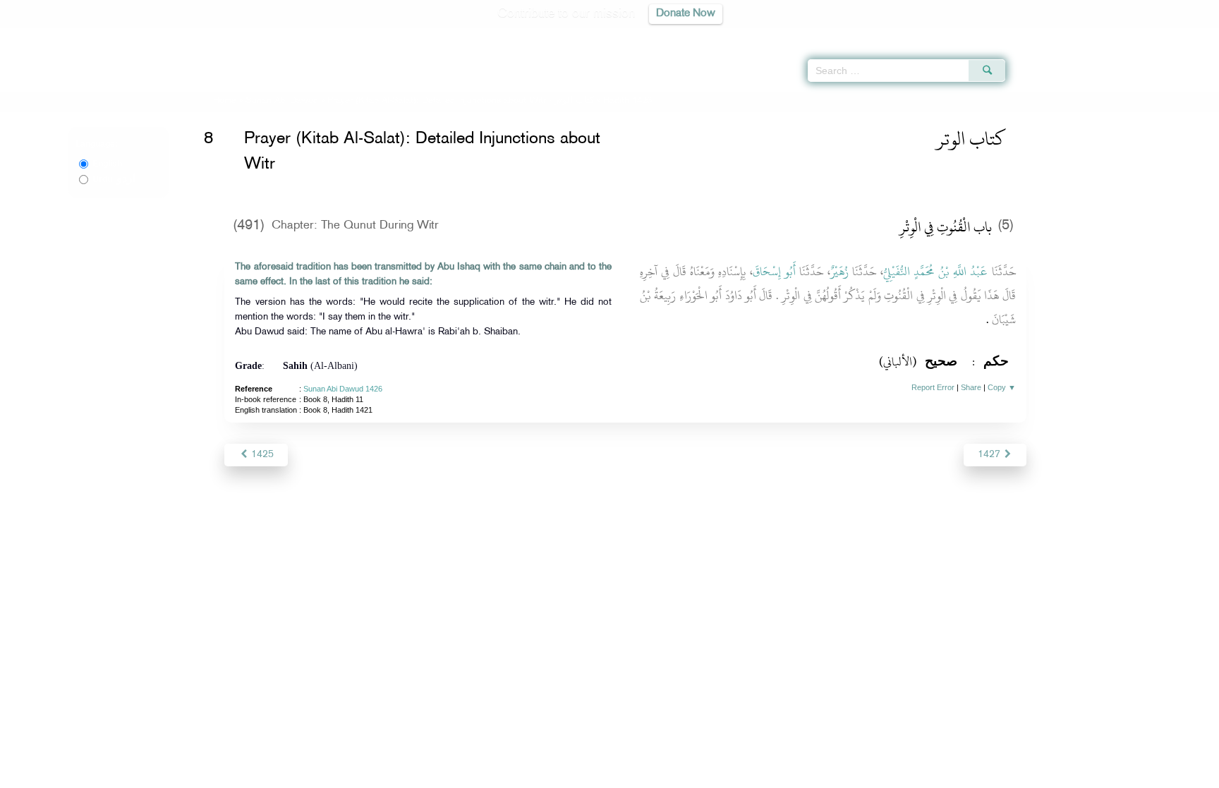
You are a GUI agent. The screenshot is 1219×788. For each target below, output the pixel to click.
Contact (653, 775)
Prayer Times (1135, 35)
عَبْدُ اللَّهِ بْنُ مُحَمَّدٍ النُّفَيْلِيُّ (935, 271)
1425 (261, 454)
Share (971, 387)
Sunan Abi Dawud (281, 101)
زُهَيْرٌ (839, 271)
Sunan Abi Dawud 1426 (342, 388)
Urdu (113, 179)
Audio (1184, 35)
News (502, 775)
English (107, 164)
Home (224, 101)
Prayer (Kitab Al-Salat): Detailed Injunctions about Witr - (462, 101)
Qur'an (1043, 35)
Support (544, 775)
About (466, 775)
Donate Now (685, 13)
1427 (990, 454)
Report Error (932, 387)
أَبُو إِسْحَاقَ (774, 271)
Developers (599, 775)
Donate (697, 775)
